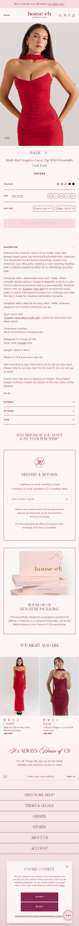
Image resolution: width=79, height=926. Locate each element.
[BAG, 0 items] (73, 15)
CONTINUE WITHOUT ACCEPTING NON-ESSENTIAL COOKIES (39, 916)
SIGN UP (71, 777)
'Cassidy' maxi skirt (33, 288)
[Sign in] (64, 15)
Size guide (17, 196)
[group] (39, 173)
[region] (39, 84)
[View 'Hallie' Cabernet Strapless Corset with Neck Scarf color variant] (69, 184)
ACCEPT (39, 897)
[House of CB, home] (39, 15)
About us (39, 838)
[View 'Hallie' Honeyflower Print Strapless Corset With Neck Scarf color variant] (62, 184)
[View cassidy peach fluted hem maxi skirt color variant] (14, 720)
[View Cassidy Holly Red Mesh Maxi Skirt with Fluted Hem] (19, 686)
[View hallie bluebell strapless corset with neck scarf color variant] (45, 720)
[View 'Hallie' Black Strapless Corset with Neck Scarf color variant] (73, 184)
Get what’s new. (56, 4)
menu (7, 15)
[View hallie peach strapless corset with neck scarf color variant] (54, 720)
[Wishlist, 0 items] (69, 15)
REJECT (39, 907)
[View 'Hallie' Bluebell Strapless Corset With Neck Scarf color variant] (58, 184)
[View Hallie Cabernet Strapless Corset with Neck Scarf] (59, 686)
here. (62, 885)
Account (39, 848)
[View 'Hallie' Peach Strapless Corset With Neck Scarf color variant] (66, 184)
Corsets (21, 342)
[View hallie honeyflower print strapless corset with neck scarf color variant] (50, 720)
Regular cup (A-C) (43, 208)
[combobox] (39, 499)
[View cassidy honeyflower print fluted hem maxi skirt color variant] (10, 720)
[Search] (60, 15)
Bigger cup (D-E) (65, 208)
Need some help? (39, 795)
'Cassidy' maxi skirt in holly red (22, 317)
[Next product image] (74, 84)
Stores (39, 827)
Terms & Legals (39, 806)
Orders (39, 816)
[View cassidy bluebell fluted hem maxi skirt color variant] (6, 720)
